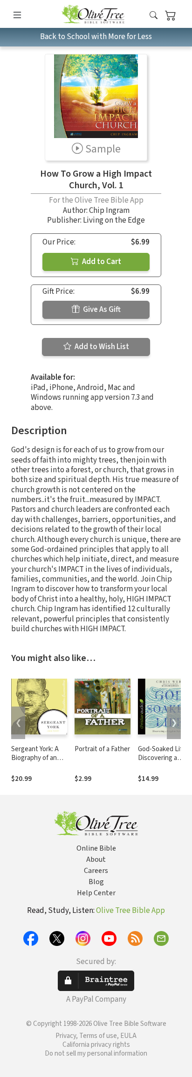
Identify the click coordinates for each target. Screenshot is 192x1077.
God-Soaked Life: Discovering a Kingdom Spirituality (162, 762)
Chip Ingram (109, 210)
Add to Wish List (101, 346)
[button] (154, 15)
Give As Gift (101, 309)
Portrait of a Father (102, 749)
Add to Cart (101, 261)
